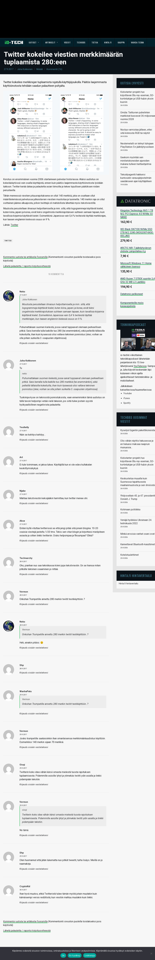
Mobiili (39, 69)
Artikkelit (50, 42)
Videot (67, 42)
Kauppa (121, 42)
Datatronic (136, 201)
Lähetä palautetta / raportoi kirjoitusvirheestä (27, 266)
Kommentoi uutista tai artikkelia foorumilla (25, 257)
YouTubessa (140, 366)
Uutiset (32, 42)
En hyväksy (74, 955)
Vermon (24, 591)
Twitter (14, 224)
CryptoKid (25, 886)
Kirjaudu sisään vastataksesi (34, 343)
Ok (63, 955)
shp (22, 665)
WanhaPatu (26, 691)
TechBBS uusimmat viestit (133, 419)
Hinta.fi (108, 42)
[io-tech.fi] (14, 42)
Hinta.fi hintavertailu (128, 583)
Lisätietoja (90, 955)
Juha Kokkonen (25, 69)
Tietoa (95, 42)
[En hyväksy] (151, 953)
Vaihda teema (137, 42)
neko (22, 291)
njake (23, 491)
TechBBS (81, 42)
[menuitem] (34, 42)
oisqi (22, 764)
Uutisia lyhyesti (132, 83)
